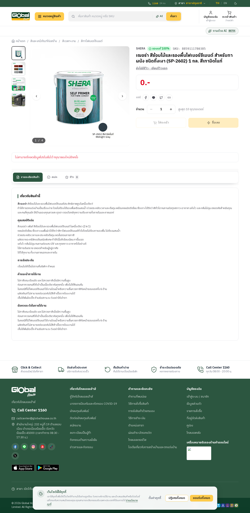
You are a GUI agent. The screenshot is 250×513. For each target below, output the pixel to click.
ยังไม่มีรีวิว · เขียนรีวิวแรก (151, 68)
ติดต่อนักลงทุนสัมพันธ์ (83, 418)
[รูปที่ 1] (18, 53)
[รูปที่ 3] (18, 84)
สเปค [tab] (54, 177)
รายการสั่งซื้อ (194, 411)
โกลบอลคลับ (194, 432)
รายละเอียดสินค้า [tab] (30, 177)
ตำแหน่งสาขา (136, 425)
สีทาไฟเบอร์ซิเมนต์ (91, 41)
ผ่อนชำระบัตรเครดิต (140, 432)
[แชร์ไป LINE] (153, 97)
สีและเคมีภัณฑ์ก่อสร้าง (43, 41)
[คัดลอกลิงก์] (169, 97)
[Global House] (21, 16)
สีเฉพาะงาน (69, 41)
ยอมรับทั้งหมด (201, 498)
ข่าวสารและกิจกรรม (81, 447)
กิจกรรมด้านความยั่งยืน (83, 440)
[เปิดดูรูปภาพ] (79, 96)
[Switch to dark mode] (236, 3)
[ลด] (151, 109)
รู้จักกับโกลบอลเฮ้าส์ (81, 396)
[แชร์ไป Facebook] (145, 97)
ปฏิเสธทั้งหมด (177, 498)
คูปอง (190, 425)
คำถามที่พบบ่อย (137, 396)
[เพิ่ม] (171, 109)
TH (217, 3)
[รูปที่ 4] (18, 100)
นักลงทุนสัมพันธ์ (79, 411)
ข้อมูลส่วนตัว (194, 403)
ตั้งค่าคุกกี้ (155, 498)
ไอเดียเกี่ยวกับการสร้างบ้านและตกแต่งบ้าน (152, 447)
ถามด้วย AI (224, 30)
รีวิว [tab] (74, 177)
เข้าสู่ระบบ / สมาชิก (198, 396)
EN (225, 3)
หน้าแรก (20, 41)
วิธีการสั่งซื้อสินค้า (138, 403)
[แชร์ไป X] (161, 97)
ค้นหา (173, 16)
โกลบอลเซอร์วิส (137, 440)
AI (161, 16)
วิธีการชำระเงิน (136, 418)
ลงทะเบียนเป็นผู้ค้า (80, 432)
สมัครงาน (75, 425)
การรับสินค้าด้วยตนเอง (141, 411)
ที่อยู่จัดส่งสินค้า (196, 418)
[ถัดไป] (122, 96)
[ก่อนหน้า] (36, 96)
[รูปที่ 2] (18, 69)
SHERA (140, 49)
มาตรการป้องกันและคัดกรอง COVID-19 (93, 403)
